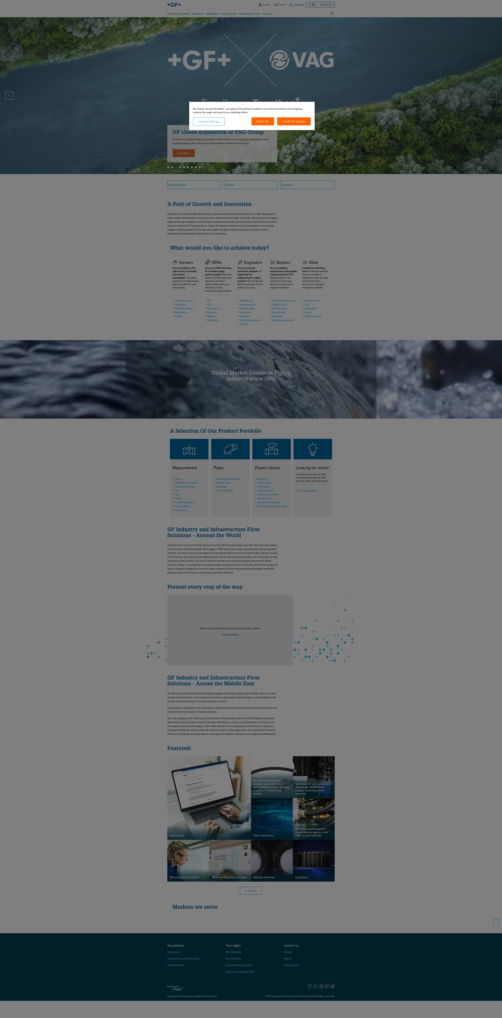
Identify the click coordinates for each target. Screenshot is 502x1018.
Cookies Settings (209, 121)
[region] (252, 116)
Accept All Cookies (294, 121)
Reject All (263, 121)
